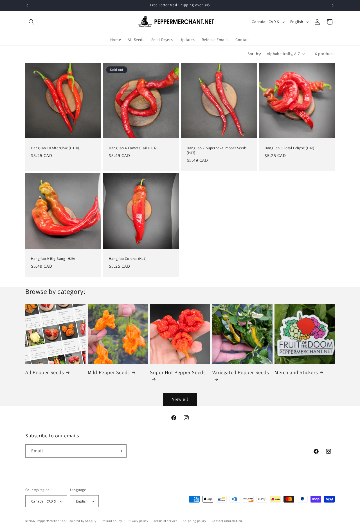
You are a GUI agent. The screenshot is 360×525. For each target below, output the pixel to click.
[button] (31, 22)
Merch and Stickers (296, 372)
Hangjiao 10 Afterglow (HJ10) (55, 148)
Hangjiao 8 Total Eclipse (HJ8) (289, 148)
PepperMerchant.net (52, 521)
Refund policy (112, 521)
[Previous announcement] (27, 5)
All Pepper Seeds (44, 372)
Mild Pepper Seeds (109, 372)
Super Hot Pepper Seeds (177, 372)
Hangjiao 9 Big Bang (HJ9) (53, 258)
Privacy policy (137, 521)
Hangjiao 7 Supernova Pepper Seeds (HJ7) (217, 150)
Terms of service (165, 521)
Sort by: (254, 53)
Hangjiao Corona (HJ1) (128, 258)
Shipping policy (194, 521)
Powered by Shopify (82, 521)
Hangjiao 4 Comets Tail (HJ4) (133, 148)
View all (180, 399)
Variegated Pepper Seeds (240, 372)
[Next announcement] (333, 5)
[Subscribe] (120, 451)
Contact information (227, 521)
